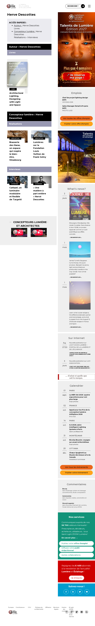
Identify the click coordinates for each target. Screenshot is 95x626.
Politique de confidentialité (38, 608)
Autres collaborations (71, 555)
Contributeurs (20, 607)
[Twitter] (79, 591)
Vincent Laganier (68, 503)
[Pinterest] (66, 611)
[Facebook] (66, 591)
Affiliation (48, 607)
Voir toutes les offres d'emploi (76, 118)
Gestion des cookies (64, 609)
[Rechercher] (83, 6)
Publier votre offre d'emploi (76, 124)
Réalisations (19, 37)
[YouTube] (86, 591)
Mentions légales (56, 608)
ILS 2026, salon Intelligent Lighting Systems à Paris (77, 427)
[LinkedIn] (73, 591)
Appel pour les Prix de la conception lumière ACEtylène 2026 (79, 354)
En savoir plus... (76, 237)
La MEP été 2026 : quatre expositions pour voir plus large (79, 397)
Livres (17, 28)
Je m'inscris (76, 578)
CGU (29, 607)
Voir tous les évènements (76, 467)
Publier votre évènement (76, 473)
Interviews (32, 37)
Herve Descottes (26, 25)
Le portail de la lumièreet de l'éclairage (25, 6)
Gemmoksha (66, 496)
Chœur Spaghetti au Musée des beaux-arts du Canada (80, 455)
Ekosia (64, 489)
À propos (11, 607)
